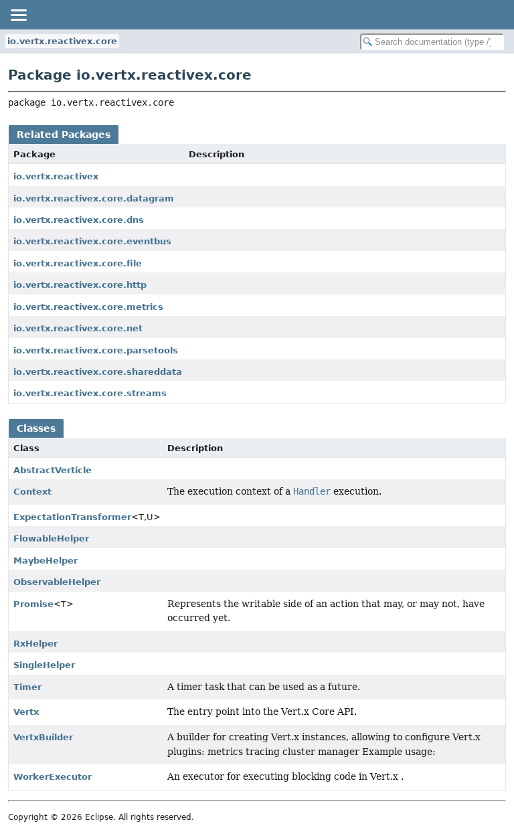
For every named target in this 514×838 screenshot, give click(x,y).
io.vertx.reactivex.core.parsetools (95, 350)
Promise (33, 604)
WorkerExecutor (52, 777)
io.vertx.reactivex (55, 176)
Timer (27, 687)
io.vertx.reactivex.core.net (78, 328)
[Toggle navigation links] (18, 14)
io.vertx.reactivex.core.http (80, 285)
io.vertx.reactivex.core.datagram (93, 198)
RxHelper (35, 644)
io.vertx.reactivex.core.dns (78, 220)
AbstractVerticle (52, 470)
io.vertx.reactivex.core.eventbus (92, 241)
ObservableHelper (56, 582)
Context (32, 492)
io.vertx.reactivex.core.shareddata (97, 372)
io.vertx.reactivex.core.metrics (88, 307)
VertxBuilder (43, 737)
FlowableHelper (51, 538)
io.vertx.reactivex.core (62, 41)
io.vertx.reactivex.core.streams (90, 393)
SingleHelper (44, 665)
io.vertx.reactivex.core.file (77, 263)
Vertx (26, 712)
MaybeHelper (45, 561)
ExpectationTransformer (72, 517)
